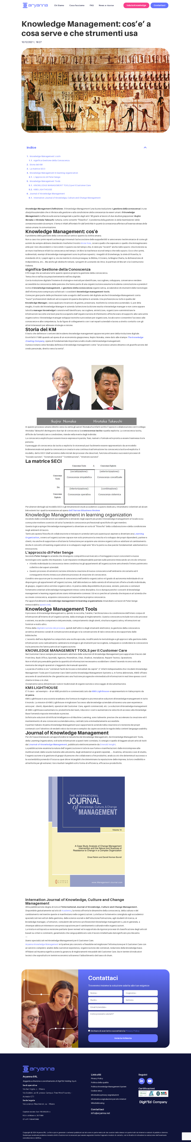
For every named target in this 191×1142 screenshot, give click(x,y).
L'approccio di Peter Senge (47, 177)
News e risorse (106, 5)
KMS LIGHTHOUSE (43, 189)
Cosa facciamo (77, 5)
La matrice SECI (37, 168)
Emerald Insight (108, 744)
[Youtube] (150, 1081)
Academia (66, 910)
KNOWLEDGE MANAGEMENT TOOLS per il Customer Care (62, 185)
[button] (145, 147)
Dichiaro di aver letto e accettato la (115, 1031)
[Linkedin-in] (142, 1081)
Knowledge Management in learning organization (54, 173)
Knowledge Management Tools (45, 181)
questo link (45, 604)
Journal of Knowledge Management (47, 193)
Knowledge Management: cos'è (45, 156)
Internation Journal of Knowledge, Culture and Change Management (67, 197)
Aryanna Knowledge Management (41, 944)
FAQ (92, 5)
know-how (86, 243)
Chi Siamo (59, 5)
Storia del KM (36, 164)
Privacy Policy (132, 1031)
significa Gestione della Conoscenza (52, 160)
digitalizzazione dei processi (51, 628)
